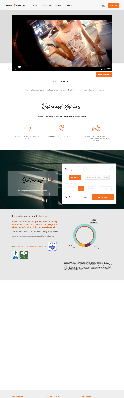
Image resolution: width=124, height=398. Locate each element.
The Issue (35, 5)
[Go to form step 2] (85, 169)
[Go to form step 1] (71, 169)
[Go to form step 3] (98, 169)
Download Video (104, 74)
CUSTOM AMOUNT (105, 188)
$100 (81, 188)
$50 (70, 188)
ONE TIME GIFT (75, 177)
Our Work (46, 5)
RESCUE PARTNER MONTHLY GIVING (97, 177)
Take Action (71, 5)
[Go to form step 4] (112, 169)
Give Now (113, 5)
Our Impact (58, 5)
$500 (91, 188)
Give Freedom (102, 197)
